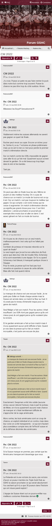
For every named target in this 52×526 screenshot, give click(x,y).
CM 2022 (6, 54)
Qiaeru (23, 522)
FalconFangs (11, 224)
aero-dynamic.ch (6, 524)
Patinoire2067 (8, 65)
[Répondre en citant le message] (47, 67)
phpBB (13, 521)
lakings (12, 119)
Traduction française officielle (10, 522)
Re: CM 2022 (10, 101)
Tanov (5, 462)
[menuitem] (7, 2)
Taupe (5, 339)
